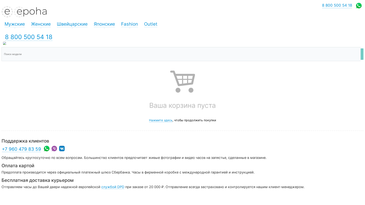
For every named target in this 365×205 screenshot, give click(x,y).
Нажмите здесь (160, 120)
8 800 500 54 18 (28, 37)
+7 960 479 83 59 (21, 149)
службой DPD (112, 187)
